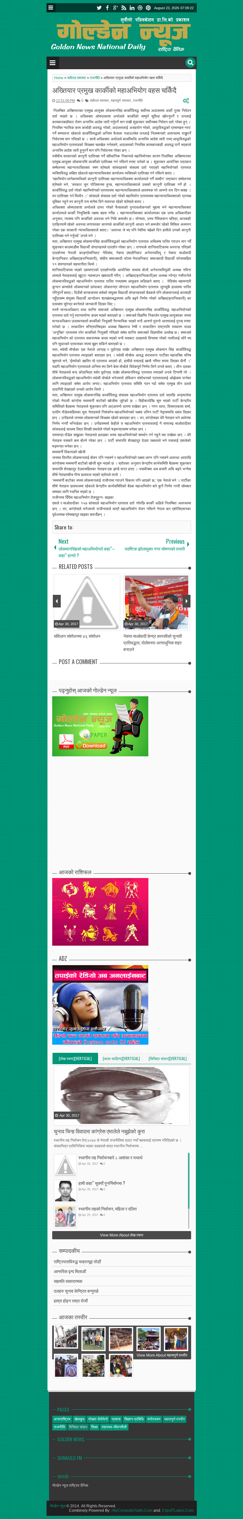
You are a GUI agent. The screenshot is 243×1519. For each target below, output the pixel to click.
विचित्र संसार (78, 1427)
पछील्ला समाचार (99, 100)
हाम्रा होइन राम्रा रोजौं (71, 1300)
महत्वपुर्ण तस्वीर (174, 1419)
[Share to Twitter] (67, 1120)
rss (124, 7)
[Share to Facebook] (59, 1120)
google (115, 7)
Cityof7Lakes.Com (178, 1510)
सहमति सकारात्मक (68, 1281)
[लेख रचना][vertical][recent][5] (75, 1060)
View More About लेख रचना (121, 1235)
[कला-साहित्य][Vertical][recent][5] (121, 1060)
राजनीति (138, 100)
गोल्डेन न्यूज (57, 1506)
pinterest (148, 7)
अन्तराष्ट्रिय (62, 1419)
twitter (99, 7)
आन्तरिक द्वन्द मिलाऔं (70, 1271)
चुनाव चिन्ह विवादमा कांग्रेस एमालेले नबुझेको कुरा (99, 1131)
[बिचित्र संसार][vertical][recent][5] (168, 1060)
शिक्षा (94, 1427)
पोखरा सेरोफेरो (98, 1419)
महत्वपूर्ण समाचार (121, 100)
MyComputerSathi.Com (132, 1510)
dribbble (140, 7)
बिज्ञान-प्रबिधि (134, 1419)
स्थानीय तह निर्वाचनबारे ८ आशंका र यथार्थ (110, 1157)
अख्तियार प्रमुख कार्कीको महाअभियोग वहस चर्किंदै (114, 89)
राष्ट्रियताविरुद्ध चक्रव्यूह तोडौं (77, 1261)
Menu (51, 7)
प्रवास (116, 1419)
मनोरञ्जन (153, 1419)
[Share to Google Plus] (75, 1120)
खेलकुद (79, 1419)
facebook (107, 7)
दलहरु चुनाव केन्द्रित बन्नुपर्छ (76, 1290)
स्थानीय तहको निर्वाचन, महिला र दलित (107, 1208)
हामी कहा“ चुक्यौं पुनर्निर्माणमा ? (101, 1183)
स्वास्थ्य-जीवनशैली (114, 1427)
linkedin (132, 7)
